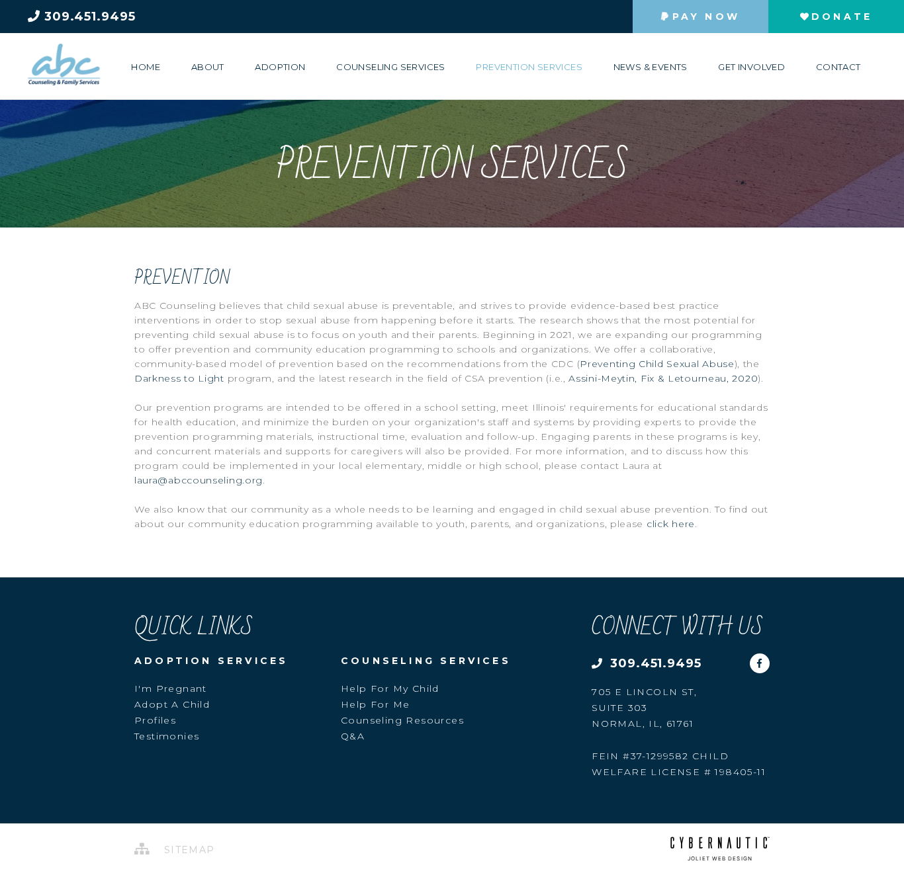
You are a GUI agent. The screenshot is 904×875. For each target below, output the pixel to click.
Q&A (353, 736)
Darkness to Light (179, 378)
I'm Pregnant (170, 688)
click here (671, 524)
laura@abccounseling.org (198, 480)
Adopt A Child (172, 704)
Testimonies (166, 736)
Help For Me (375, 704)
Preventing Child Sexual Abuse (657, 364)
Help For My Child (390, 688)
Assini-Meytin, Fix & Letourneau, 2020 (663, 378)
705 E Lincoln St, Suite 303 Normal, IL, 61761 (644, 707)
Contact (838, 67)
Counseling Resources (402, 720)
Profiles (155, 720)
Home (145, 67)
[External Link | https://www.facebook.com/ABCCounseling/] (760, 658)
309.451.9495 (88, 16)
